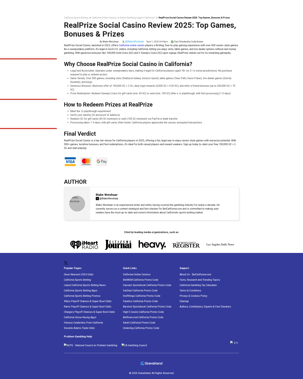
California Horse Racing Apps (80, 317)
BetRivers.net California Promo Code (143, 317)
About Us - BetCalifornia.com (195, 274)
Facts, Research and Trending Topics (200, 279)
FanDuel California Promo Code (140, 290)
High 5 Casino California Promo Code (143, 311)
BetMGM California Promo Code (140, 279)
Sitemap (184, 301)
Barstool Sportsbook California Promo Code (147, 306)
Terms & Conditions (190, 290)
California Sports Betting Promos (82, 295)
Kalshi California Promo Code (139, 322)
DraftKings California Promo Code (141, 295)
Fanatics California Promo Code (140, 301)
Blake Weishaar (111, 41)
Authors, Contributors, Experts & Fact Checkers (205, 306)
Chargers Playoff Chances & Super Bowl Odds (89, 311)
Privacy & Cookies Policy (193, 295)
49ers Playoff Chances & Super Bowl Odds (87, 301)
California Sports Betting (77, 279)
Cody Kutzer (197, 41)
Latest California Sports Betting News (85, 285)
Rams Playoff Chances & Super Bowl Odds (87, 306)
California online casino (131, 45)
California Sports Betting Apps (80, 290)
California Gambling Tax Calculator (198, 285)
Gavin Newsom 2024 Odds (78, 274)
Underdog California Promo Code (141, 328)
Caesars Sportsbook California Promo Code (147, 285)
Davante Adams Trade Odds (79, 328)
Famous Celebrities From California (83, 322)
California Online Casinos (137, 274)
